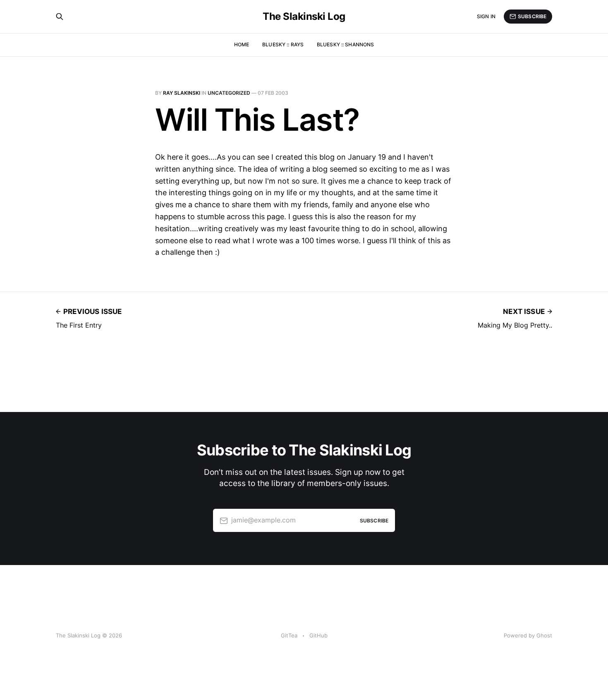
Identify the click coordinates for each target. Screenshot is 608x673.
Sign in (486, 16)
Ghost (544, 635)
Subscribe (532, 16)
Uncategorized (229, 93)
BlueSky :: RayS (283, 44)
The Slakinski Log (304, 17)
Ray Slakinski (181, 93)
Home (241, 44)
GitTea (289, 635)
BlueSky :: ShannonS (345, 44)
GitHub (318, 635)
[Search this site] (59, 16)
